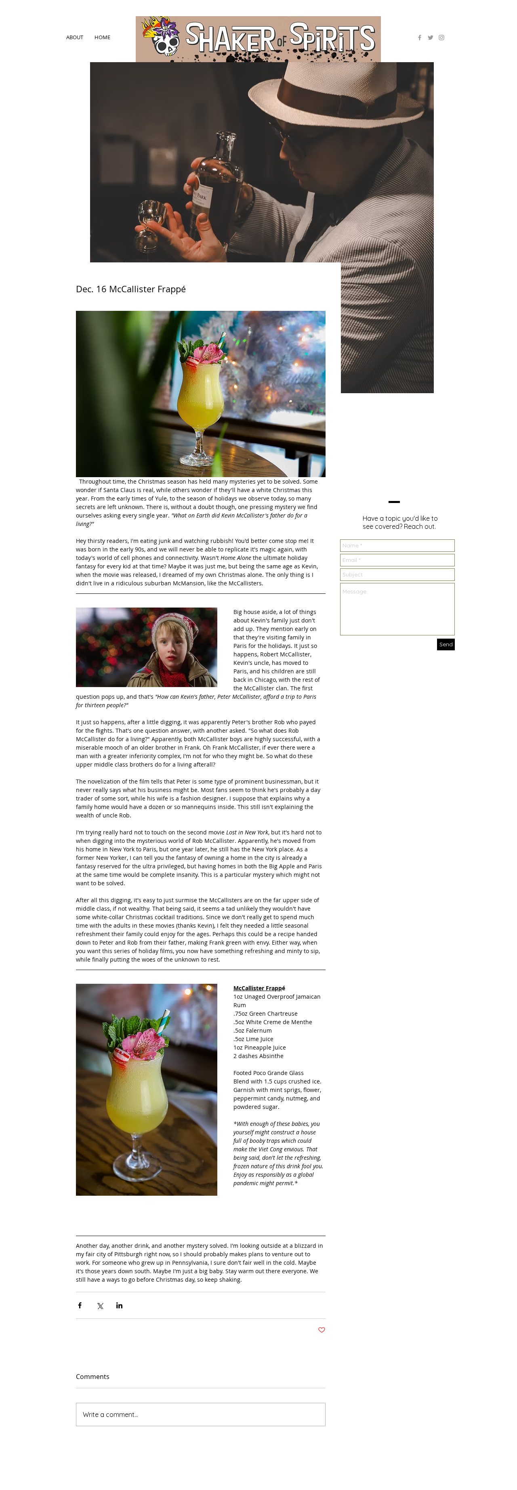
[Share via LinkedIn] (119, 1305)
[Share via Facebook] (80, 1305)
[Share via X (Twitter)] (99, 1305)
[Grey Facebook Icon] (419, 37)
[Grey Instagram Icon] (441, 37)
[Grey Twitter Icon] (430, 37)
